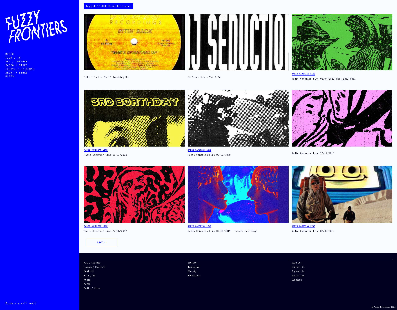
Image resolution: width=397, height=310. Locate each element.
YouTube (192, 262)
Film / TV (13, 57)
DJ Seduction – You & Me (204, 77)
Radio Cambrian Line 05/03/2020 (105, 155)
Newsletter (298, 275)
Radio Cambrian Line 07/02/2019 (313, 231)
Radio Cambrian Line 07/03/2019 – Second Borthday (222, 231)
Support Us (298, 271)
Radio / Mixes (16, 65)
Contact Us (298, 267)
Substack (297, 279)
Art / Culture (16, 61)
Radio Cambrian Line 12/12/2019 (313, 153)
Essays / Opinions (19, 68)
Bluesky (192, 271)
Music (9, 54)
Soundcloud (194, 275)
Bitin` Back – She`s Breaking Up (106, 77)
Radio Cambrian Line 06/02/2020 (209, 155)
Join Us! (297, 262)
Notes (9, 76)
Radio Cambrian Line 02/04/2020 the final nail (324, 78)
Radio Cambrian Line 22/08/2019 (105, 231)
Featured (89, 271)
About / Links (16, 72)
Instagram (193, 267)
